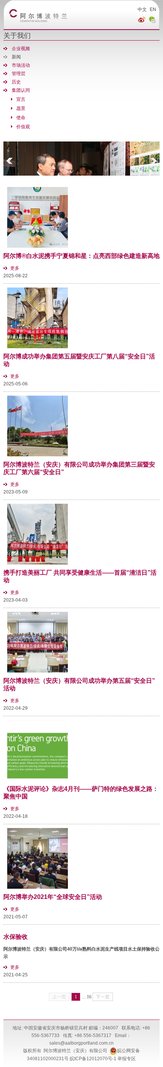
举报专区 (127, 1058)
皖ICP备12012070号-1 (93, 1058)
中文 (142, 9)
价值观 (23, 126)
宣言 (20, 99)
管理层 (18, 73)
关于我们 (17, 35)
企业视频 (21, 48)
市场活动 (21, 65)
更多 (14, 268)
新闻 (16, 57)
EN (153, 9)
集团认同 (21, 90)
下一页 (103, 996)
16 (89, 996)
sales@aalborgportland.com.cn (81, 1043)
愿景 (20, 108)
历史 (16, 82)
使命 (20, 117)
